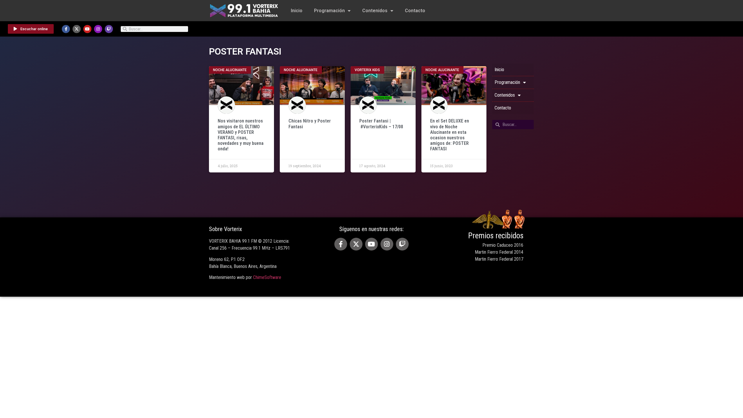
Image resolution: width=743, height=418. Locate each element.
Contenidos (374, 10)
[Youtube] (87, 29)
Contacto (415, 10)
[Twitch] (109, 29)
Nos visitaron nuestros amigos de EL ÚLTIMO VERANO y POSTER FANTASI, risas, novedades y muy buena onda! (241, 135)
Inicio (296, 10)
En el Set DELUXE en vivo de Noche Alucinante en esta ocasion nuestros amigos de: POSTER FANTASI (449, 135)
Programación (329, 10)
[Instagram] (98, 29)
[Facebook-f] (66, 29)
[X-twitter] (77, 29)
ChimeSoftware (267, 277)
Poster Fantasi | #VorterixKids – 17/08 (381, 123)
